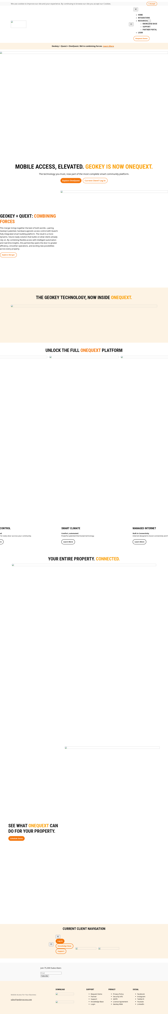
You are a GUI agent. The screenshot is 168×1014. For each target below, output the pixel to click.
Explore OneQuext (71, 180)
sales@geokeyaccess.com (21, 1000)
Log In (60, 941)
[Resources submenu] (149, 21)
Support (61, 951)
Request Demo (141, 38)
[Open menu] (131, 24)
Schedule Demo (16, 838)
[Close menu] (135, 9)
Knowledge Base (64, 946)
